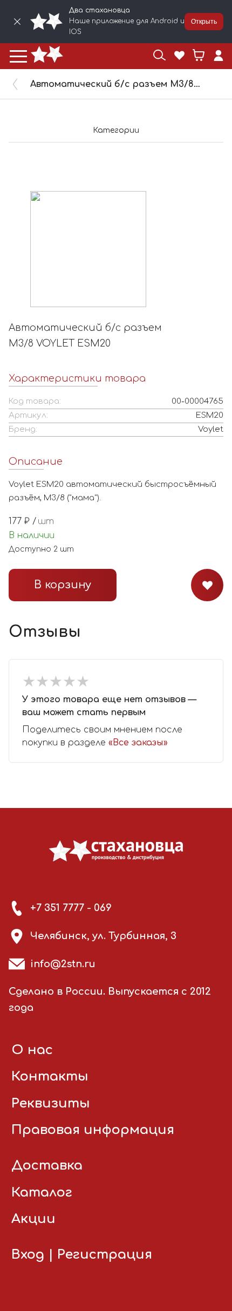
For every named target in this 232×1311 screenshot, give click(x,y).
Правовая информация (92, 1130)
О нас (32, 1050)
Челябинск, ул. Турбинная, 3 (103, 935)
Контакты (49, 1076)
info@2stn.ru (62, 964)
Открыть (204, 21)
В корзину (62, 585)
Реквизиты (50, 1103)
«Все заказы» (138, 743)
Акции (33, 1219)
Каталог (41, 1192)
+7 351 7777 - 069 (71, 907)
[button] (18, 56)
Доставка (47, 1165)
